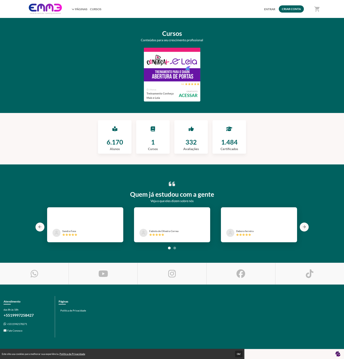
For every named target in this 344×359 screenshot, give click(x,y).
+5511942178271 (17, 323)
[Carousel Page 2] (174, 248)
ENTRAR (269, 9)
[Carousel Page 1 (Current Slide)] (169, 248)
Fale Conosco (14, 330)
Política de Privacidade (73, 310)
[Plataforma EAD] (337, 354)
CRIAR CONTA (291, 9)
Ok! (239, 354)
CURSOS (95, 9)
